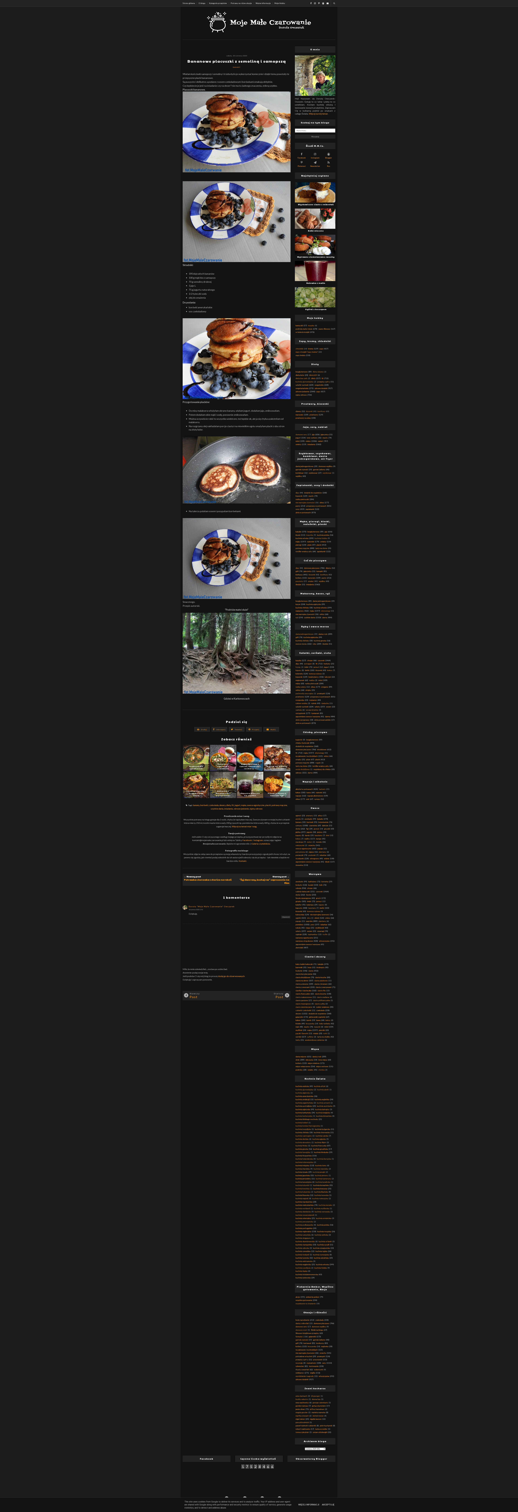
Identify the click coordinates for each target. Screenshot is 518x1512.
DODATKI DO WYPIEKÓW (313, 493)
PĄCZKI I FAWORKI (302, 1033)
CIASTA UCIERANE (302, 984)
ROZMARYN (313, 700)
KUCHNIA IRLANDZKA (303, 1169)
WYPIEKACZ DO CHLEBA (322, 769)
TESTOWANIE (314, 1366)
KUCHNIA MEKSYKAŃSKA (305, 1205)
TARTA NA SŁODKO (323, 1037)
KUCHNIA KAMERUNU (323, 1178)
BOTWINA (324, 881)
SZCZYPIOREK (300, 713)
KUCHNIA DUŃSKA (302, 1139)
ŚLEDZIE (298, 584)
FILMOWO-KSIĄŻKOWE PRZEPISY (307, 1333)
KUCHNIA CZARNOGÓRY (304, 1136)
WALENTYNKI (318, 1369)
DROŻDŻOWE (321, 749)
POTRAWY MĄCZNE (279, 805)
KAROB (307, 835)
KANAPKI (319, 571)
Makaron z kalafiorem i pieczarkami (223, 793)
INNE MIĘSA (322, 1060)
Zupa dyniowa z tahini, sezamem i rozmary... (250, 766)
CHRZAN (310, 660)
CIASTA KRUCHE (320, 977)
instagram (315, 158)
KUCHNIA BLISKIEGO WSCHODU (307, 1119)
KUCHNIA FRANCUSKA (318, 1145)
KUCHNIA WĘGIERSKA (303, 1264)
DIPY (297, 493)
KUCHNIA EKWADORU (303, 1142)
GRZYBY (298, 901)
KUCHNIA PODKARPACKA (304, 1225)
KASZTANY (318, 835)
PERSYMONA (300, 852)
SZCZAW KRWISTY (312, 710)
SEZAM (328, 706)
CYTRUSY (299, 825)
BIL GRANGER (315, 1396)
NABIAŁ (320, 441)
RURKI (325, 1033)
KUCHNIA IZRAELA (302, 1172)
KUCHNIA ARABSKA (302, 1086)
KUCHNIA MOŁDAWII (303, 1208)
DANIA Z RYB (322, 634)
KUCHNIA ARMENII (323, 1103)
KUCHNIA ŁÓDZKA (321, 538)
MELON (309, 842)
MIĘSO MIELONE (314, 1063)
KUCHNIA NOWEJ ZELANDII (305, 1215)
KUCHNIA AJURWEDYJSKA (304, 381)
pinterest (302, 166)
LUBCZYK (328, 677)
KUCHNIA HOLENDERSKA (304, 1159)
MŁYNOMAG (325, 611)
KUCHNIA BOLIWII (302, 1122)
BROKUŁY (299, 885)
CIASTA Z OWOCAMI (303, 987)
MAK (297, 1027)
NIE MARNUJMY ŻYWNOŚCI (305, 502)
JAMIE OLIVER (300, 1409)
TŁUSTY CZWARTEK (302, 1369)
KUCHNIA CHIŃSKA (302, 607)
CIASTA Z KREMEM (321, 984)
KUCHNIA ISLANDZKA (321, 1169)
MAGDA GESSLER (302, 1412)
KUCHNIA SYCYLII (323, 1244)
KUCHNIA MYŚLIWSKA (321, 1208)
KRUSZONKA (310, 1023)
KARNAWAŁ (307, 1343)
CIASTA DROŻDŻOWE (303, 977)
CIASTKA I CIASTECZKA (303, 990)
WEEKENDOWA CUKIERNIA (314, 1040)
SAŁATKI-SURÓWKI (302, 385)
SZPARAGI (320, 931)
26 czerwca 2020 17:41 (196, 909)
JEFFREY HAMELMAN (317, 1409)
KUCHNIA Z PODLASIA (303, 1268)
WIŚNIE (326, 858)
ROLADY (315, 1033)
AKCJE (298, 1297)
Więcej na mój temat (318, 113)
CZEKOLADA (214, 805)
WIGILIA (312, 1373)
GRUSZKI (327, 829)
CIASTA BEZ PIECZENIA (304, 974)
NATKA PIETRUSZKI (302, 499)
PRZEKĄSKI (321, 693)
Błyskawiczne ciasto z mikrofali (316, 204)
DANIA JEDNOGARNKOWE (304, 466)
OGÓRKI (298, 918)
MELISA (311, 680)
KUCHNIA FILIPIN (320, 1142)
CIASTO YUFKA (320, 1004)
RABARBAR (323, 855)
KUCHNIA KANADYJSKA (304, 1182)
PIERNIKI (322, 1030)
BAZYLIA (298, 660)
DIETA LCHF (313, 375)
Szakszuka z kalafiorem (196, 767)
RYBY (314, 644)
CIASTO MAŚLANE (323, 997)
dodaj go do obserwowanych (231, 976)
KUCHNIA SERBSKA (321, 1235)
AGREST (298, 815)
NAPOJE (298, 796)
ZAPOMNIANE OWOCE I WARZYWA (308, 716)
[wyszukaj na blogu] (334, 3)
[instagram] (314, 3)
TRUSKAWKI (300, 858)
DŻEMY (298, 411)
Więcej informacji (308, 1504)
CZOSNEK (321, 660)
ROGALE (318, 763)
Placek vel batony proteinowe (277, 767)
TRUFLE (325, 934)
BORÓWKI (204, 805)
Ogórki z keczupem (316, 309)
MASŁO (325, 438)
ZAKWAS (299, 772)
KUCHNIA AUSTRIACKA (324, 1106)
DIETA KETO (300, 375)
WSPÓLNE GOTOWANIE (304, 1300)
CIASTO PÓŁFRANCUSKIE (321, 1000)
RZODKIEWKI (319, 928)
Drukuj (204, 730)
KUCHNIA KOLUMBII (302, 1185)
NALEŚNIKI (310, 541)
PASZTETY (299, 581)
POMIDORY (299, 924)
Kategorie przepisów (218, 3)
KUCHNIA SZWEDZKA (303, 1251)
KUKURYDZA (300, 914)
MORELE (319, 842)
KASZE (298, 604)
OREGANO (324, 687)
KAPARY (298, 670)
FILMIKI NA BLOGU (317, 1330)
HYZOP (298, 667)
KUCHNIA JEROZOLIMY (303, 1178)
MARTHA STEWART (302, 1416)
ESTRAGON (308, 663)
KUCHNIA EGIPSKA (319, 1139)
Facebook (247, 840)
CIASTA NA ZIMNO (302, 980)
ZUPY (321, 348)
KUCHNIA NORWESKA (322, 1211)
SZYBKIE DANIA (217, 808)
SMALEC (311, 581)
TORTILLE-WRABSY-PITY (304, 551)
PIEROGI (298, 545)
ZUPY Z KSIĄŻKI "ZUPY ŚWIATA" (307, 352)
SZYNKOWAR (327, 473)
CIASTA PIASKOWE (321, 980)
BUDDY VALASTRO (302, 1399)
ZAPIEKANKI (310, 509)
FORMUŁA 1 (300, 1336)
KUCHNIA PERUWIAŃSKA (304, 1221)
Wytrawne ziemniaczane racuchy (316, 256)
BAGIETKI (299, 739)
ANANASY (309, 815)
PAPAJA (320, 848)
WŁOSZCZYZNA (324, 941)
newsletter (315, 166)
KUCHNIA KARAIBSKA (323, 1182)
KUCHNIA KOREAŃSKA (321, 1185)
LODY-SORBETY (312, 438)
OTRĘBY (308, 690)
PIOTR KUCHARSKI (326, 1425)
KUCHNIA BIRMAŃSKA (324, 1116)
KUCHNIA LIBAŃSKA (321, 1192)
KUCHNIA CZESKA (322, 1136)
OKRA (309, 918)
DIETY (228, 805)
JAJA (313, 434)
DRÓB (297, 1060)
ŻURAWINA (299, 865)
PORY (312, 924)
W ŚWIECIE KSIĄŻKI (302, 332)
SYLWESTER (300, 1366)
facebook (302, 158)
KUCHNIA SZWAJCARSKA (321, 1248)
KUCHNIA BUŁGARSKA (322, 1129)
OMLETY (298, 444)
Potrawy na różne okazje (241, 3)
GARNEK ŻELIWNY (319, 469)
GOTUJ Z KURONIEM (319, 1406)
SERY (324, 1363)
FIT (233, 805)
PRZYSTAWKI (317, 1359)
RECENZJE (299, 1363)
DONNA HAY (316, 1399)
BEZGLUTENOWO (302, 372)
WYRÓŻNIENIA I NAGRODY (305, 1376)
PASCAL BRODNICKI (302, 1422)
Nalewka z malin (315, 283)
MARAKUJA (299, 842)
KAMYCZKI (299, 325)
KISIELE (298, 1023)
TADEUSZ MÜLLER (321, 1429)
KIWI (327, 835)
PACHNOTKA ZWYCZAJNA (304, 693)
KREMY (310, 348)
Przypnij (255, 730)
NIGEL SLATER (300, 1419)
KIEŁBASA (299, 574)
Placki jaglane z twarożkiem (277, 794)
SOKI (307, 799)
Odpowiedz (286, 917)
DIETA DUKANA (318, 372)
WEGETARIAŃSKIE (302, 388)
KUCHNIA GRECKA (320, 640)
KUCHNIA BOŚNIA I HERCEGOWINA (308, 1126)
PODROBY (299, 1070)
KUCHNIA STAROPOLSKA (304, 1244)
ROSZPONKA (300, 700)
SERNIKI (298, 1037)
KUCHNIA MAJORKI (302, 1198)
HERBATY (327, 663)
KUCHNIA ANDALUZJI (303, 1099)
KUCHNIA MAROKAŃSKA (304, 1202)
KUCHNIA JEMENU (321, 1175)
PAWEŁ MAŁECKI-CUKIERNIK (306, 1425)
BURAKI (310, 885)
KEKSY (328, 1020)
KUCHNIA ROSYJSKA (324, 1231)
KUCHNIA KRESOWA (320, 1188)
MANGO (318, 839)
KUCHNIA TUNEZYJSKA (321, 1254)
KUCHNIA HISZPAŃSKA (304, 1155)
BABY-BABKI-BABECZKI (304, 964)
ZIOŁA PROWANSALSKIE (322, 720)
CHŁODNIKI (299, 348)
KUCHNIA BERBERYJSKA (304, 1116)
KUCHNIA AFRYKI (319, 1086)
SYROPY (317, 799)
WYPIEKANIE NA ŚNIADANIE (306, 1303)
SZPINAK (299, 934)
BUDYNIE (299, 971)
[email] (327, 3)
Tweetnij (238, 730)
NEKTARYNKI (300, 845)
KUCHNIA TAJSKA (321, 1251)
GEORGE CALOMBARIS (320, 1402)
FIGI (307, 829)
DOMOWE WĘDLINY (325, 466)
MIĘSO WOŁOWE (322, 1066)
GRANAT (316, 829)
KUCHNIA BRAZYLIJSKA (303, 1129)
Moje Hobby (280, 3)
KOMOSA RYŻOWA (315, 673)
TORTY (298, 1040)
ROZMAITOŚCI (311, 1363)
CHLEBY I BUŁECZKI (302, 743)
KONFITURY (321, 411)
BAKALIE (298, 531)
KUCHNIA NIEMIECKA (303, 1211)
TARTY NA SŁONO (321, 548)
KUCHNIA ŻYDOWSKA (303, 1277)
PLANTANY (322, 852)
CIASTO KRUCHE (320, 994)
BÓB (321, 885)
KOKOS (329, 670)
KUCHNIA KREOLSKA (302, 1188)
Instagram (258, 840)
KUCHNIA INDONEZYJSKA (304, 1162)
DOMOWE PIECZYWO (312, 568)
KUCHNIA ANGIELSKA (322, 1099)
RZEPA (308, 928)
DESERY (222, 805)
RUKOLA (313, 703)
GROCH (318, 898)
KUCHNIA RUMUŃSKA (303, 1235)
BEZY (309, 967)
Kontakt (242, 861)
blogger (328, 158)
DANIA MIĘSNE (301, 1056)
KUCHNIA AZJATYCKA (313, 604)
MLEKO (308, 441)
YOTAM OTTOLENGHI (320, 1432)
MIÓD (298, 441)
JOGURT (237, 805)
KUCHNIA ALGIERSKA (303, 1093)
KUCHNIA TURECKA (302, 1258)
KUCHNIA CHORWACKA (322, 1132)
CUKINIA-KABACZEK (303, 891)
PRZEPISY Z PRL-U (323, 381)
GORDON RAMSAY (302, 1406)
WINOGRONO (314, 858)
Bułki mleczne (316, 230)
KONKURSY (320, 1343)
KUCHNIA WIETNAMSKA (304, 1261)
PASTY (298, 506)
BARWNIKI (299, 967)
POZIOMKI (312, 855)
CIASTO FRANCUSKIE (303, 994)
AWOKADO (308, 819)
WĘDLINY (299, 476)
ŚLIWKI (327, 862)
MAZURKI (317, 1027)
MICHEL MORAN (318, 1416)
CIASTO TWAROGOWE (303, 1004)
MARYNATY (299, 415)
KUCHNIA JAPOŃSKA (303, 1175)
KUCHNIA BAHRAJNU (322, 1109)
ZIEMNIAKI (299, 947)
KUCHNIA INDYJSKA (302, 1165)
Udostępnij (221, 730)
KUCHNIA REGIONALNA (303, 1231)
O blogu (202, 3)
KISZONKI (309, 411)
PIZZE (309, 545)
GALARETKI (299, 1017)
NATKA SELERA (301, 687)
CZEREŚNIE (313, 825)
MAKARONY (300, 611)
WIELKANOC (300, 1373)
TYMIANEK (315, 713)
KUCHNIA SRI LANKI (325, 1241)
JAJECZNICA (325, 434)
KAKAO (298, 792)
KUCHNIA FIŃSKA (301, 1145)
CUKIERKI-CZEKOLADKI (303, 1010)
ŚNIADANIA (228, 808)
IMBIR (306, 667)
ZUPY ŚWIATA (300, 355)
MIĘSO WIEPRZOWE (303, 1066)
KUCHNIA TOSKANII (302, 1254)
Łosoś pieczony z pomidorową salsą (196, 793)
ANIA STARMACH (301, 1396)
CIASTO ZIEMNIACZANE (304, 1007)
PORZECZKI (299, 855)
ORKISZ (322, 614)
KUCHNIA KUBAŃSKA (303, 1192)
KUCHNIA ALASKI (323, 1089)
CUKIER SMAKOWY (322, 1007)
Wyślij (273, 730)
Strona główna (189, 3)
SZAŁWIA (299, 710)
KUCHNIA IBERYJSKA (324, 1159)
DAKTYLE (325, 825)
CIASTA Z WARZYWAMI (323, 987)
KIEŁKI (307, 670)
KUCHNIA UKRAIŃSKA (321, 1258)
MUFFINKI (299, 1030)
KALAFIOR (299, 905)
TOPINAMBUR (313, 934)
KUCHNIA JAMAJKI (319, 1172)
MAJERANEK (300, 680)
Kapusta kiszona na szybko (250, 794)
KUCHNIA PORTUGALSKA (304, 1228)
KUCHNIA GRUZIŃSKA (320, 1149)
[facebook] (310, 3)
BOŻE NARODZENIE (302, 1320)
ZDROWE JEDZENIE (241, 808)
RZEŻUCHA (325, 703)
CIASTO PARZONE (302, 1000)
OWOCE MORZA (301, 644)
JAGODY (309, 832)
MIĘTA (298, 683)
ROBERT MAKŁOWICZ (303, 1429)
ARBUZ (320, 815)
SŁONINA (321, 1070)
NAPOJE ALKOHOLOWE (315, 796)
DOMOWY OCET (301, 1330)
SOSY (297, 509)
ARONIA (298, 819)
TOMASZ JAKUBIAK (302, 1432)
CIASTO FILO (322, 990)
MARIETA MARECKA (318, 1412)
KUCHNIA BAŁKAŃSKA (303, 1112)
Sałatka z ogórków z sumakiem (223, 766)
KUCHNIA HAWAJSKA (303, 1152)
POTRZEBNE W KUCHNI (304, 1356)
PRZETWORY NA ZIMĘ (303, 418)
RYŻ (297, 617)
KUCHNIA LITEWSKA (302, 1195)
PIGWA (311, 852)
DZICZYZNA (309, 1060)
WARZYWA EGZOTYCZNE (304, 938)
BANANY (237, 67)
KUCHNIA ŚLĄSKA (301, 1271)
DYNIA (298, 829)
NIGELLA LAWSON (316, 1419)
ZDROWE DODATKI (321, 388)
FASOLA (308, 895)
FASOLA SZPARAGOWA (303, 898)
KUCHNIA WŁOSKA (302, 538)
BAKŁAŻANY (312, 881)
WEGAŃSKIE (319, 385)
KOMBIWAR (300, 473)
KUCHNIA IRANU (320, 1165)
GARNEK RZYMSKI (302, 469)
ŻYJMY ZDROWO (256, 808)
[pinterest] (318, 3)
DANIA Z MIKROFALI (302, 1323)
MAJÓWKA (324, 1346)
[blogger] (322, 3)
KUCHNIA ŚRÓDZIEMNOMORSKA (307, 1274)
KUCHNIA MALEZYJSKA (320, 1198)
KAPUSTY (299, 908)
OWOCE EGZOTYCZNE (255, 805)
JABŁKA (298, 832)
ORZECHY (311, 845)
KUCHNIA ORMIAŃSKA (323, 1218)
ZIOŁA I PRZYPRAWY (302, 720)
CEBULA (298, 888)
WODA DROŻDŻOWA (303, 769)
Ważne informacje (263, 3)
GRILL (297, 571)
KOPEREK (299, 496)
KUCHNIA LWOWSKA (321, 1195)
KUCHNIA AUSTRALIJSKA (304, 1106)
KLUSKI (298, 535)
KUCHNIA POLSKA (323, 535)
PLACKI (268, 805)
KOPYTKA (309, 535)
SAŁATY (317, 706)
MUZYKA (311, 325)
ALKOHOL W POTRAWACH (304, 789)
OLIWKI (316, 918)
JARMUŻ (316, 667)
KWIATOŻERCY (314, 677)
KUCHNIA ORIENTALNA (303, 1218)
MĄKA (243, 805)
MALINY (307, 839)
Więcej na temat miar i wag (244, 826)
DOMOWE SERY (301, 434)
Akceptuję (328, 1504)
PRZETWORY (313, 415)
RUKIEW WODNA (301, 703)
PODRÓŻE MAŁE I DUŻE (304, 329)
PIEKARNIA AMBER (312, 1297)
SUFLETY (310, 1037)
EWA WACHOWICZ (302, 1402)
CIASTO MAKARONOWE (304, 997)
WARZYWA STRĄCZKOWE (304, 941)
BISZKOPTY (320, 967)
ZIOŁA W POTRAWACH (303, 512)
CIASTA (310, 971)
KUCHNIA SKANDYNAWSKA (305, 1241)
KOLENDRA (299, 673)
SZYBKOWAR (313, 473)
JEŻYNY (319, 832)
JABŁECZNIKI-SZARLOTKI (317, 1017)
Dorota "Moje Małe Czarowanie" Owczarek (212, 906)
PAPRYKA (309, 921)
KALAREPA (310, 905)
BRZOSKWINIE (323, 822)
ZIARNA (324, 617)
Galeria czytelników (261, 843)
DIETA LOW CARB (301, 378)
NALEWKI (319, 792)
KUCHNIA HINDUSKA (321, 1152)
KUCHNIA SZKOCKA (302, 1248)
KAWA (308, 792)
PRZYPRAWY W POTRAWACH (316, 506)
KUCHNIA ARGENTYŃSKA (304, 1103)
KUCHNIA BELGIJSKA (323, 1112)
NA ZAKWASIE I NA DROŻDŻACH (307, 756)
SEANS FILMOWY (324, 329)
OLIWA (322, 502)
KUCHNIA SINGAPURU (303, 1238)
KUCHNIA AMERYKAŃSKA (304, 1096)
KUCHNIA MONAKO (325, 1205)
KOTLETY (299, 578)
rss (328, 166)
